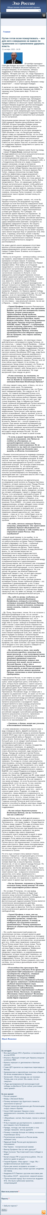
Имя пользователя (10, 1192)
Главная (6, 32)
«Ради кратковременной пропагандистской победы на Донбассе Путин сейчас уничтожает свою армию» (23, 1086)
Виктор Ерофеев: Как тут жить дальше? (20, 1149)
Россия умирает (10, 1096)
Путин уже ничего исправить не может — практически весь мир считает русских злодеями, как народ (24, 1168)
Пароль (5, 1199)
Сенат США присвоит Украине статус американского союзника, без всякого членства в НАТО (24, 1113)
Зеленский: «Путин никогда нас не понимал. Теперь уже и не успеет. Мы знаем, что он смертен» (22, 1079)
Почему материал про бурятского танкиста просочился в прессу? (21, 1102)
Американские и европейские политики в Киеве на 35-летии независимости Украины (24, 1073)
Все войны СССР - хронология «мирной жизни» (23, 1176)
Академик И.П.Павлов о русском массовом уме (23, 1173)
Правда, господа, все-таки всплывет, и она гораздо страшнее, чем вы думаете (21, 1129)
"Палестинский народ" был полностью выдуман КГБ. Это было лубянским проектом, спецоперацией (23, 1180)
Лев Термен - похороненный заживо (19, 1147)
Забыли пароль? (10, 1206)
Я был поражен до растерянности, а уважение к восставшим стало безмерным (23, 1124)
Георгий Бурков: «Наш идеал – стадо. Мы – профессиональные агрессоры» (22, 1163)
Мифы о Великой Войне (14, 1099)
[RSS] (44, 1212)
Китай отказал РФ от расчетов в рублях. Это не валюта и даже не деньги (23, 1158)
